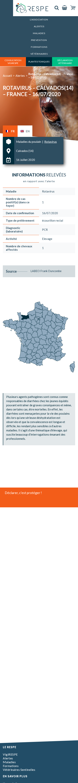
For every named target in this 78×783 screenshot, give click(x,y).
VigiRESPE (10, 754)
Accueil (7, 75)
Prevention (39, 40)
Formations (39, 46)
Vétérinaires (39, 53)
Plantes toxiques (38, 61)
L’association (39, 19)
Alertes (39, 26)
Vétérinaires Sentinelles (19, 769)
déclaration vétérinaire (65, 62)
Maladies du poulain (29, 141)
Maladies (39, 33)
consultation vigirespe (13, 62)
